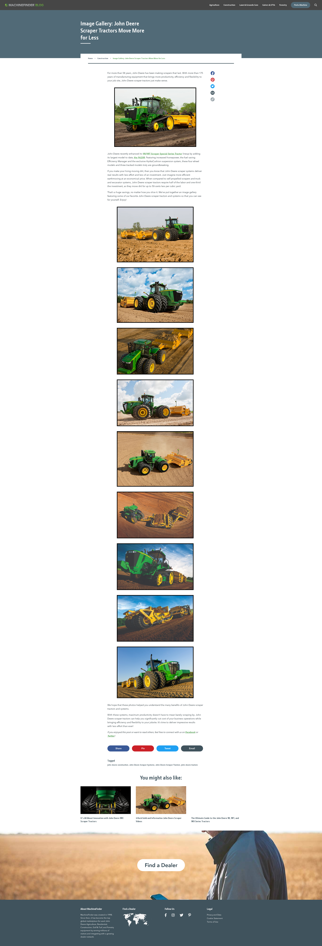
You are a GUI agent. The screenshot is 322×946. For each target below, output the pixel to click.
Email (192, 748)
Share (118, 748)
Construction (102, 58)
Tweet (168, 748)
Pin (143, 748)
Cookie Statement (215, 918)
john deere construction (117, 765)
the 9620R (139, 157)
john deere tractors (189, 765)
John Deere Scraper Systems (141, 765)
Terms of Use (212, 922)
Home (90, 58)
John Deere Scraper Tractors (167, 765)
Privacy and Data (214, 915)
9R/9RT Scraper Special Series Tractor (162, 153)
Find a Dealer (161, 865)
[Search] (315, 5)
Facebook (190, 732)
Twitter (110, 735)
